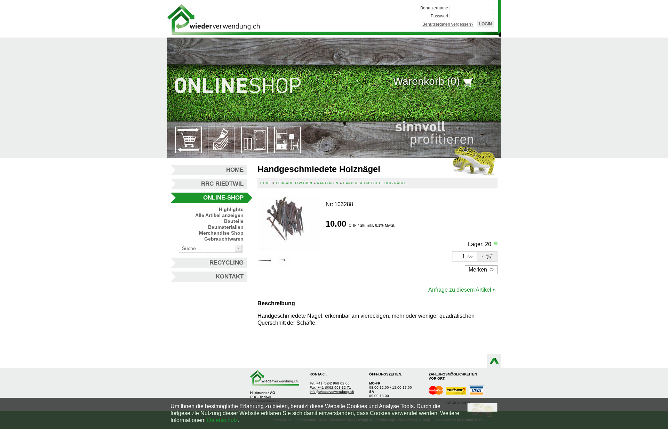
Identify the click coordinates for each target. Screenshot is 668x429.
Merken (478, 270)
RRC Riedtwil (222, 183)
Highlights (231, 209)
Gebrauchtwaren (224, 239)
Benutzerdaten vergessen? (448, 24)
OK (482, 407)
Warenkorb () (426, 81)
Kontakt (230, 276)
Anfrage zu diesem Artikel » (462, 290)
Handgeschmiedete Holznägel (374, 183)
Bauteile (234, 221)
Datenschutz (222, 420)
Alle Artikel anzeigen (219, 215)
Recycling (226, 262)
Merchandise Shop (221, 233)
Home (235, 170)
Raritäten (327, 183)
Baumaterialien (226, 227)
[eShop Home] (213, 19)
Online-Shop (223, 197)
